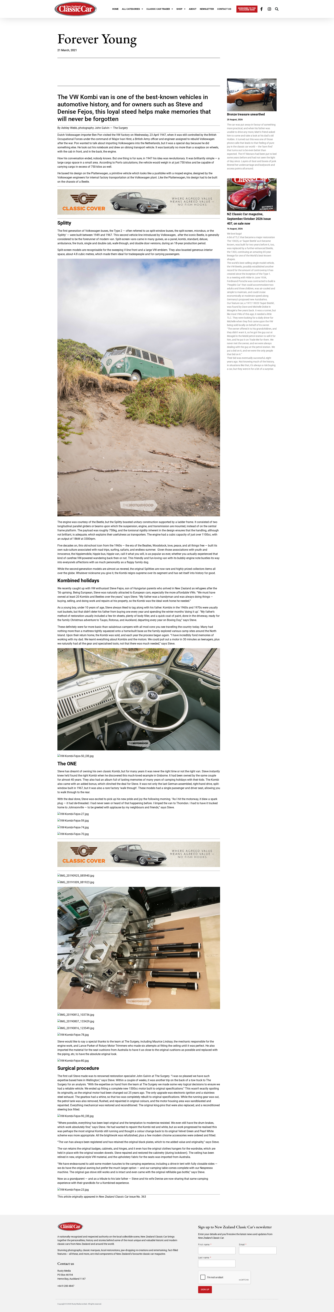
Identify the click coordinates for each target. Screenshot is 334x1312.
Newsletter (207, 9)
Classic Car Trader (158, 9)
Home (115, 9)
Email (242, 1244)
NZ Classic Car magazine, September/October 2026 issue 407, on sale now (249, 218)
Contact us (224, 9)
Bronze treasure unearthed (246, 114)
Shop (179, 9)
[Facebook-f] (261, 9)
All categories (131, 9)
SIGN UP (205, 1289)
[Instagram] (269, 9)
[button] (276, 9)
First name (205, 1244)
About (192, 9)
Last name (204, 1257)
